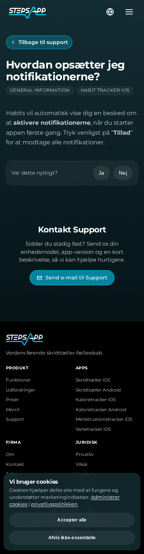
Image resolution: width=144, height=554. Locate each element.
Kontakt (15, 464)
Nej (123, 173)
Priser (12, 399)
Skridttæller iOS (93, 380)
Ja (101, 173)
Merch (13, 409)
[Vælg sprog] (110, 12)
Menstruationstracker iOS (104, 419)
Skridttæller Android (98, 390)
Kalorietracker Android (101, 409)
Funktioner (18, 380)
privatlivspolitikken (54, 504)
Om (10, 454)
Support (15, 419)
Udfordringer (20, 390)
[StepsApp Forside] (57, 12)
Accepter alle (71, 520)
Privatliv (85, 454)
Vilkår (82, 464)
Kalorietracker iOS (96, 399)
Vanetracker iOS (93, 429)
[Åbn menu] (127, 11)
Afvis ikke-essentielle (72, 537)
